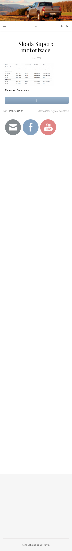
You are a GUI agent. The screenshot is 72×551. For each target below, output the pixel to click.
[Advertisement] (28, 198)
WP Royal (44, 544)
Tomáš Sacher (15, 110)
